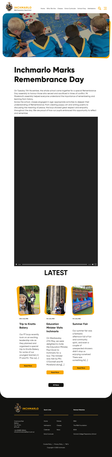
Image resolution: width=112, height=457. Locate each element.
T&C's (67, 444)
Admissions (91, 8)
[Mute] (93, 264)
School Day (82, 8)
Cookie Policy (47, 444)
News (58, 430)
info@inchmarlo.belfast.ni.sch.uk (24, 432)
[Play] (16, 264)
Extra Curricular (70, 8)
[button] (55, 266)
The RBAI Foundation (80, 425)
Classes (60, 8)
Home (43, 8)
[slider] (54, 264)
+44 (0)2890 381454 (20, 430)
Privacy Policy (58, 444)
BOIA (75, 430)
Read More (28, 366)
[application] (56, 191)
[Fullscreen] (95, 264)
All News (56, 385)
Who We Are (51, 8)
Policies (59, 421)
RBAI (74, 421)
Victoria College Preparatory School (84, 434)
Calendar (47, 430)
